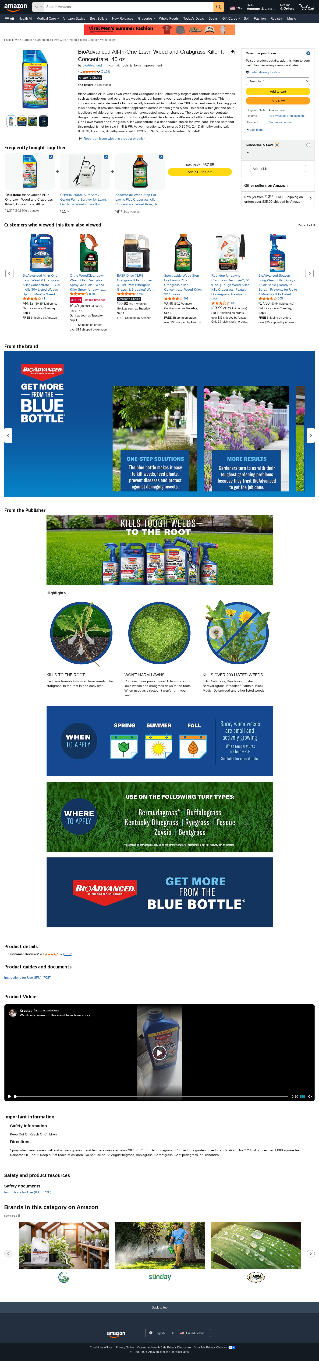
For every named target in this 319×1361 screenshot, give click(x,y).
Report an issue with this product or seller (114, 138)
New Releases (122, 18)
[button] (9, 18)
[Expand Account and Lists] (275, 9)
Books (213, 18)
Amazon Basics (74, 18)
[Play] (8, 1096)
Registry (276, 18)
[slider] (151, 1096)
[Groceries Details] (155, 18)
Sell (246, 18)
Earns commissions (46, 1010)
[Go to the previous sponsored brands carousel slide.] (8, 1253)
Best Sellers (98, 18)
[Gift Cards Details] (239, 18)
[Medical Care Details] (58, 18)
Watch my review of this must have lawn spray (55, 1015)
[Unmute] (310, 1096)
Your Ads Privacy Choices (210, 1347)
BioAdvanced (92, 65)
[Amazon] (16, 7)
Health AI (25, 18)
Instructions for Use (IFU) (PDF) (27, 977)
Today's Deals (193, 18)
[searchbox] (128, 7)
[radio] (11, 121)
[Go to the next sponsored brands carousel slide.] (311, 1253)
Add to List (260, 169)
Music (291, 18)
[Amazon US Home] (116, 1335)
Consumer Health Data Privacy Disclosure (164, 1347)
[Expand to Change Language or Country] (241, 8)
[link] (85, 171)
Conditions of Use (101, 1347)
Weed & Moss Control (83, 40)
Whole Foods (169, 18)
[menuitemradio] (302, 1096)
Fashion (260, 18)
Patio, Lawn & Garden (18, 40)
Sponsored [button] (10, 1215)
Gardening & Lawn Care (50, 40)
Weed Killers (108, 40)
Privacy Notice (125, 1347)
